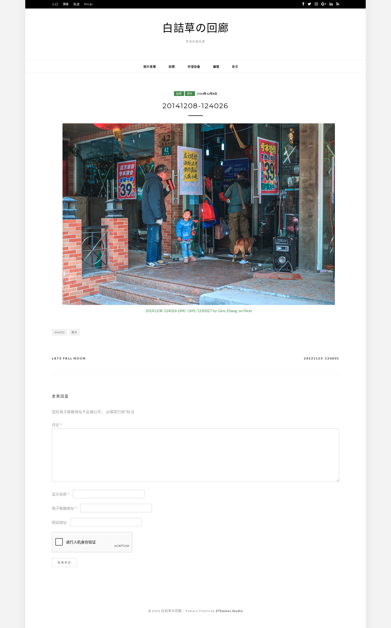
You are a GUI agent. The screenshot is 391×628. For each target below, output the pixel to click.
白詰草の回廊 (195, 27)
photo (60, 332)
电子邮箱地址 (64, 508)
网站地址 (59, 522)
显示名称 (60, 494)
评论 (57, 424)
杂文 (235, 66)
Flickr (88, 4)
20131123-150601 (321, 358)
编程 (216, 66)
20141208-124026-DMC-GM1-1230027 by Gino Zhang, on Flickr (198, 310)
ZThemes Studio (229, 611)
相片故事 (149, 66)
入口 (55, 4)
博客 (66, 4)
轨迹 (76, 4)
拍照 (172, 66)
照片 (190, 93)
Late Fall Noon (69, 358)
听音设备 (194, 66)
